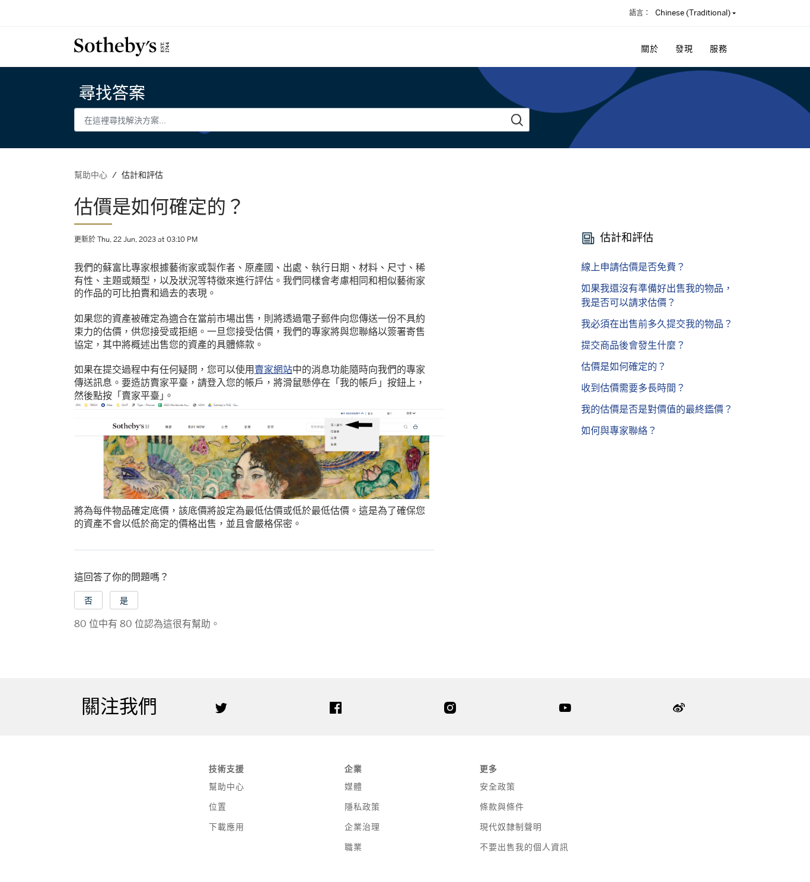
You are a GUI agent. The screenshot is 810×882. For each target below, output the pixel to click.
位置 (218, 806)
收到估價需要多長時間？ (633, 388)
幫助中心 (90, 175)
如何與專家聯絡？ (619, 430)
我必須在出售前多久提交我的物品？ (657, 324)
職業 (353, 847)
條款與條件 (502, 806)
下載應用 (226, 827)
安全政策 (497, 786)
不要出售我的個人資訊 (524, 847)
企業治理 (362, 827)
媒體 (353, 786)
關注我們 (119, 706)
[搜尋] (517, 120)
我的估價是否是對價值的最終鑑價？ (657, 409)
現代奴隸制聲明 (511, 827)
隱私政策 (362, 806)
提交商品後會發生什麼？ (633, 345)
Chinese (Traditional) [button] (693, 12)
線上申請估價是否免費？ (633, 267)
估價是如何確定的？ (624, 366)
